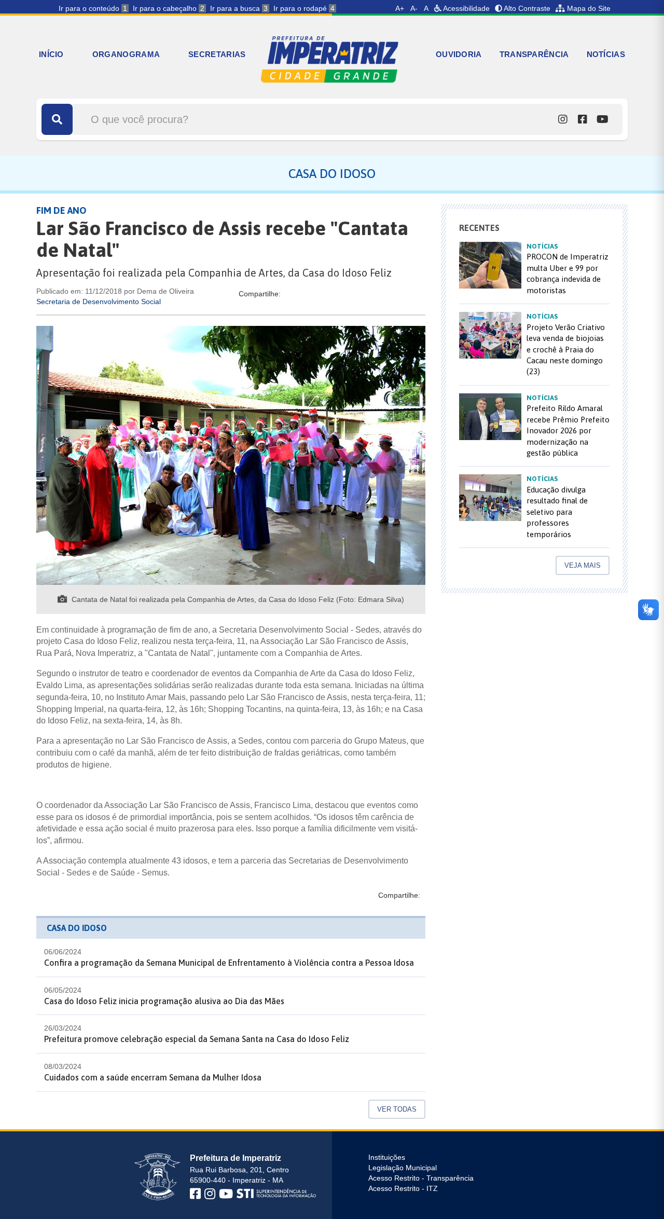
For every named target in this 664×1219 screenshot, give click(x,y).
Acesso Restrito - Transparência (421, 1178)
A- (414, 8)
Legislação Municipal (402, 1167)
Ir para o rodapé (304, 8)
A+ (399, 8)
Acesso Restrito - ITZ (403, 1188)
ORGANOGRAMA (126, 54)
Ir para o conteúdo (93, 8)
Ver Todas (397, 1109)
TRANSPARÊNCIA (534, 54)
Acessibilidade (465, 8)
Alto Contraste (526, 8)
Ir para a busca (239, 8)
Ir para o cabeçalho (168, 8)
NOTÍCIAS (606, 54)
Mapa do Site (588, 8)
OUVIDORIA (459, 54)
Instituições (386, 1157)
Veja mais (582, 565)
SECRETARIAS (216, 54)
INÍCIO (51, 54)
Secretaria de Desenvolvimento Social (98, 301)
